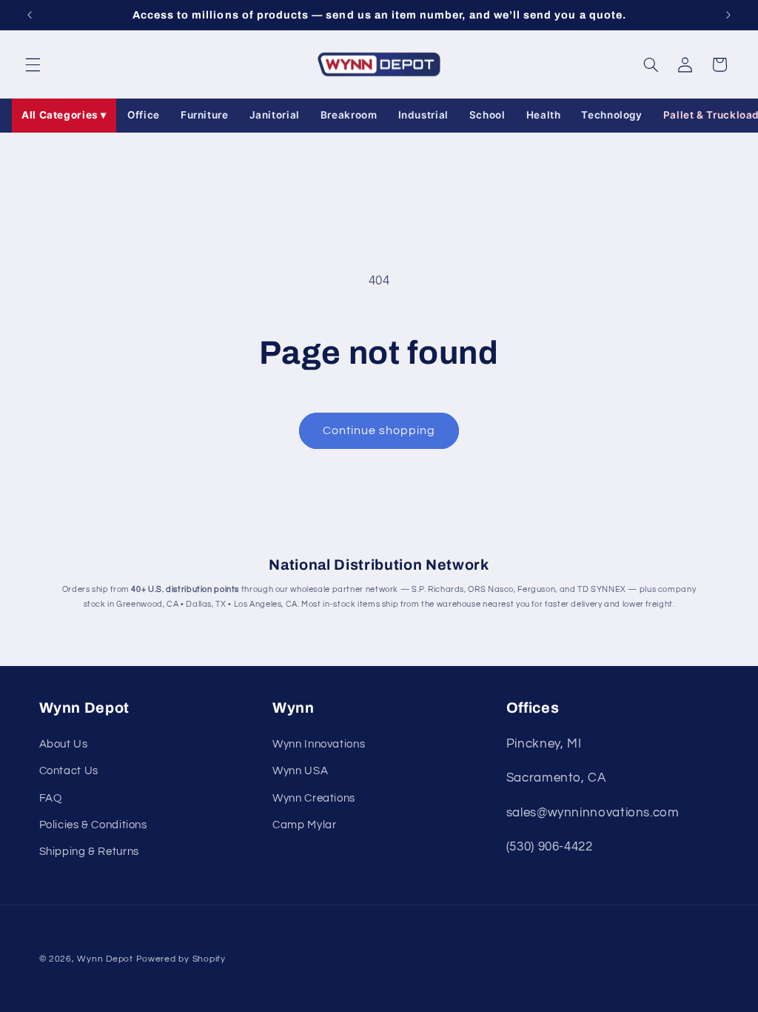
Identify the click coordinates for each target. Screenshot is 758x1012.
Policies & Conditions (93, 824)
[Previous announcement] (29, 15)
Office (143, 115)
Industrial (423, 115)
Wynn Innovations (318, 744)
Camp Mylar (304, 824)
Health (543, 115)
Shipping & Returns (89, 851)
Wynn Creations (313, 798)
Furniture (205, 115)
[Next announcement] (728, 15)
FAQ (50, 798)
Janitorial (274, 115)
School (487, 115)
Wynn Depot (105, 959)
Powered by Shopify (181, 959)
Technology (611, 115)
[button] (33, 64)
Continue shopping (379, 430)
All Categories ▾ (64, 115)
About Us (63, 744)
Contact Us (68, 770)
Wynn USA (300, 770)
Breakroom (349, 115)
